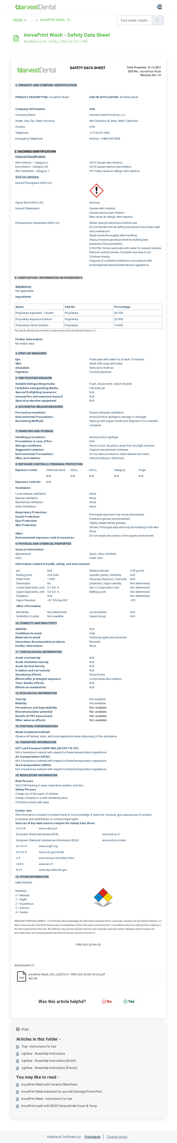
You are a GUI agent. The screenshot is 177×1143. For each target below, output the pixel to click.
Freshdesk (92, 1137)
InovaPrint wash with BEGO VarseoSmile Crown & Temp (59, 1106)
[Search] (157, 20)
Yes (131, 1001)
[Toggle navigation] (159, 7)
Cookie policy (117, 1137)
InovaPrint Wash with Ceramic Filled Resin (49, 1084)
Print (24, 1029)
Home (17, 20)
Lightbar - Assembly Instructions (43, 1053)
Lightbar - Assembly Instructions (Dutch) (48, 1060)
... (31, 20)
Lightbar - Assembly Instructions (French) (49, 1068)
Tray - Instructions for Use (38, 1046)
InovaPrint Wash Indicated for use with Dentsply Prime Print (61, 1091)
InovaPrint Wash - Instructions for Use (46, 1098)
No (109, 1001)
